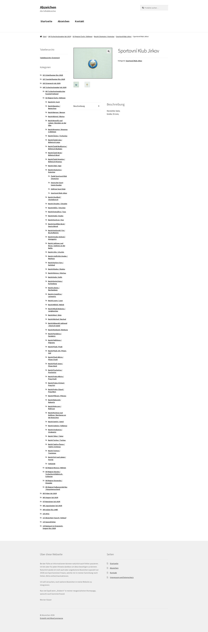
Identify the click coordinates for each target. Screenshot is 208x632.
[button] (109, 51)
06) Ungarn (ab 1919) (50, 497)
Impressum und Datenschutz (122, 577)
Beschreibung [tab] (79, 106)
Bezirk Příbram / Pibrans (57, 396)
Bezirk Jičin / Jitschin (56, 252)
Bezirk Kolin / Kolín (55, 277)
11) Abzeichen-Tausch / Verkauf (54, 518)
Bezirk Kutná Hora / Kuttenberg (55, 282)
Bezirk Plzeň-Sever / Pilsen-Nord (55, 365)
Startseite (46, 21)
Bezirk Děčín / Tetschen (56, 208)
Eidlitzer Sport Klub (58, 189)
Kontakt (79, 21)
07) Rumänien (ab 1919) (51, 502)
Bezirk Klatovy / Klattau (57, 273)
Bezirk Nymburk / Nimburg (58, 330)
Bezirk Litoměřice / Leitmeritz (55, 295)
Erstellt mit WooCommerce (51, 618)
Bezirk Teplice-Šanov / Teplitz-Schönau (56, 445)
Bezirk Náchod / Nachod (57, 319)
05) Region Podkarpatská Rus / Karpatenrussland (56, 488)
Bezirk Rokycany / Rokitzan (54, 407)
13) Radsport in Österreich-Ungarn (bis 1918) (53, 527)
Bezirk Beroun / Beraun (56, 112)
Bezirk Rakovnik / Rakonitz (54, 401)
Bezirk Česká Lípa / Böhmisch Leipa (55, 141)
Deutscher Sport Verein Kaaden (57, 184)
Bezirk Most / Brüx (55, 315)
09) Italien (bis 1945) (50, 510)
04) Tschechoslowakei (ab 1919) (59, 36)
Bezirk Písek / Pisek (55, 347)
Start (44, 36)
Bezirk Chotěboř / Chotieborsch (54, 198)
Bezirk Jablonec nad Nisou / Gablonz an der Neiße (56, 245)
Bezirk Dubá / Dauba (55, 216)
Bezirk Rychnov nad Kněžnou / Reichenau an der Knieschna (57, 415)
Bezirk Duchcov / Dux (56, 220)
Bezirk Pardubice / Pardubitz (55, 335)
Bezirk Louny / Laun (55, 300)
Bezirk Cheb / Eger (54, 166)
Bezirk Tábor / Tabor (55, 436)
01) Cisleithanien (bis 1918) (53, 75)
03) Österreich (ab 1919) (52, 83)
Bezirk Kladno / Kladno (56, 269)
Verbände (51, 464)
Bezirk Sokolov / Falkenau (57, 426)
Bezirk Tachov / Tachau (57, 440)
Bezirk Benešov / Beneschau (54, 107)
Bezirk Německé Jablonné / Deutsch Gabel (57, 324)
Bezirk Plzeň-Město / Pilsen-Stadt (55, 358)
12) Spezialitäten (49, 522)
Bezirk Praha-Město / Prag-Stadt (56, 377)
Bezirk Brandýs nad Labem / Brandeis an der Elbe (57, 122)
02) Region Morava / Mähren (55, 468)
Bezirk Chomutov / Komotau (104, 36)
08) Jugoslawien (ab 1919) (52, 506)
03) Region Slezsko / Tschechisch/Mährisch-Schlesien (54, 474)
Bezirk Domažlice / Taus (57, 212)
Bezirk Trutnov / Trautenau (54, 452)
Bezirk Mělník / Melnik (56, 305)
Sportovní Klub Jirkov (123, 36)
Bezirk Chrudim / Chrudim (57, 204)
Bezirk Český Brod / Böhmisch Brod (55, 154)
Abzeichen (48, 7)
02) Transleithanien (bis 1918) (54, 79)
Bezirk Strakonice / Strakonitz (55, 431)
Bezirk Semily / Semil (56, 422)
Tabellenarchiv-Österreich (50, 58)
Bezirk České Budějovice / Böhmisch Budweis (57, 147)
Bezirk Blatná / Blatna (56, 116)
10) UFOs (46, 514)
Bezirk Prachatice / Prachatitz (55, 371)
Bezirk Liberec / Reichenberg (53, 289)
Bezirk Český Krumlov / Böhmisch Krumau (56, 160)
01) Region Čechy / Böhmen (82, 36)
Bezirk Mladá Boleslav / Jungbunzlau (56, 310)
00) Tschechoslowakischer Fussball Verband (55, 92)
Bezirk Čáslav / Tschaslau (57, 136)
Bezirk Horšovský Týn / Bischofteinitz (56, 231)
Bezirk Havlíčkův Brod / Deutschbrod (56, 225)
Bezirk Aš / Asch (54, 102)
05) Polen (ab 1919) (50, 493)
